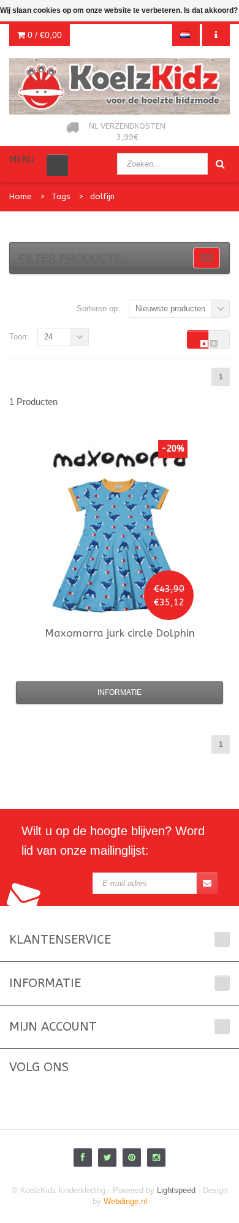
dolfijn (102, 196)
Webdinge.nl (125, 1201)
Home (20, 196)
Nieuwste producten (170, 308)
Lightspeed (176, 1190)
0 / (43, 35)
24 (48, 336)
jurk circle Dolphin (120, 633)
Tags (60, 196)
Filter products (70, 258)
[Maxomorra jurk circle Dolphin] (119, 546)
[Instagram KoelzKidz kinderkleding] (156, 1157)
